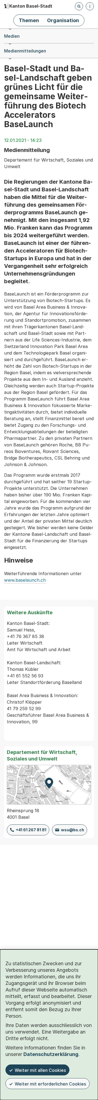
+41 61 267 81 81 (31, 829)
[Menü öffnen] (90, 6)
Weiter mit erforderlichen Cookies (50, 1084)
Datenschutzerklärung (50, 1054)
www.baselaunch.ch (25, 580)
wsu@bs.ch (72, 829)
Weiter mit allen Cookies (40, 1070)
